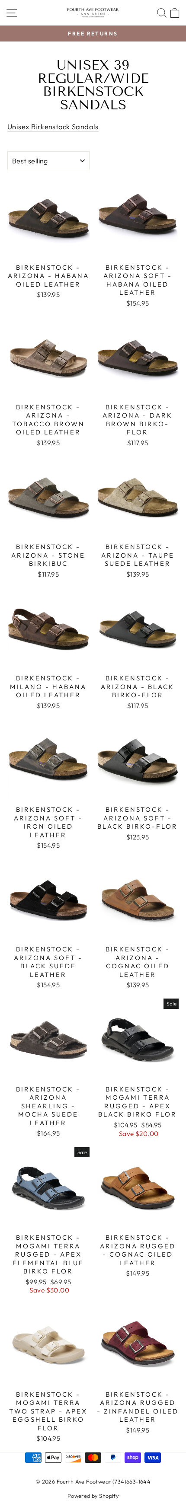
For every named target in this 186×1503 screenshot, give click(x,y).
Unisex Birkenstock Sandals (53, 126)
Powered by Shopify (93, 1495)
